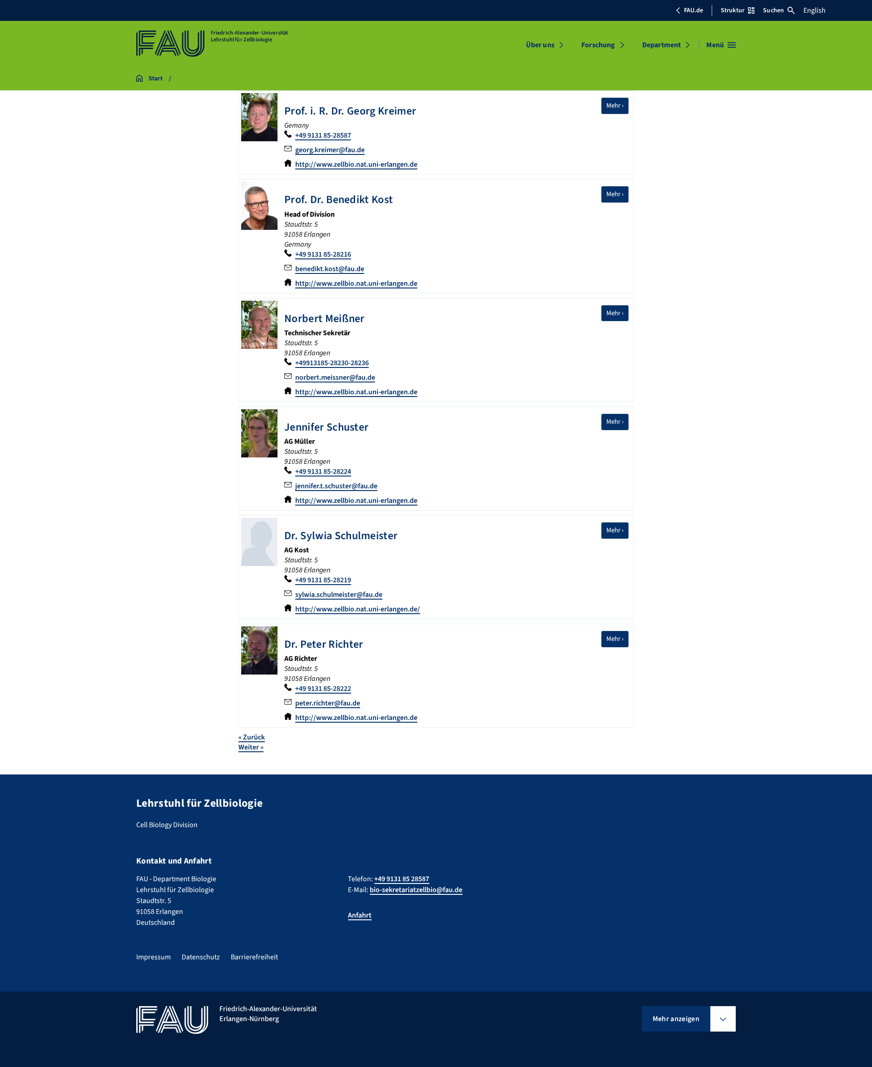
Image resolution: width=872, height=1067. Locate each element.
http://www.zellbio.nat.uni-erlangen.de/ (357, 609)
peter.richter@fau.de (327, 703)
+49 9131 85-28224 (323, 471)
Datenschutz (201, 957)
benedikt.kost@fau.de (329, 269)
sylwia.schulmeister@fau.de (338, 595)
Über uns (540, 45)
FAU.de (693, 10)
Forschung (598, 45)
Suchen (773, 10)
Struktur (732, 10)
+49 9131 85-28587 (323, 135)
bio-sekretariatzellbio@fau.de (416, 890)
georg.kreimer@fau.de (330, 150)
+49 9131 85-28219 (323, 580)
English (814, 10)
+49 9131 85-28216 (323, 254)
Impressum (153, 957)
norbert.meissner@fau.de (335, 377)
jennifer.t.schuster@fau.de (336, 486)
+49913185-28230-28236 (332, 363)
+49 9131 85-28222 (323, 689)
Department (661, 45)
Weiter (250, 747)
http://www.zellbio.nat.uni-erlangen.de (356, 164)
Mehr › (617, 105)
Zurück (251, 737)
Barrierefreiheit (254, 957)
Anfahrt (360, 915)
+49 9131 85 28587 (401, 879)
